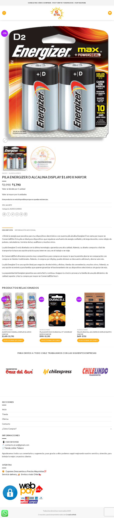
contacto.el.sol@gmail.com (17, 445)
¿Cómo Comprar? (9, 429)
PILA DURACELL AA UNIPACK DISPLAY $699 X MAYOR (94, 333)
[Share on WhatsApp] (4, 214)
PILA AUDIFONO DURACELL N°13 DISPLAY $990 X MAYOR (56, 333)
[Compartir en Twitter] (13, 214)
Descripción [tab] (7, 230)
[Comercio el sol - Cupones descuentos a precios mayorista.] (57, 13)
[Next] (106, 84)
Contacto (6, 424)
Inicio (4, 173)
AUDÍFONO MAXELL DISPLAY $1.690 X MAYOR (16, 333)
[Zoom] (5, 140)
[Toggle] (111, 428)
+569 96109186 (12, 442)
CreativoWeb (71, 515)
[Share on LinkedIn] (26, 214)
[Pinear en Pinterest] (21, 214)
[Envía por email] (17, 214)
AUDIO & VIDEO (15, 173)
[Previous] (7, 84)
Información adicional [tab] (25, 230)
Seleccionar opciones (13, 340)
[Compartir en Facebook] (8, 214)
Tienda (5, 414)
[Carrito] (110, 13)
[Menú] (4, 13)
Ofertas (5, 419)
